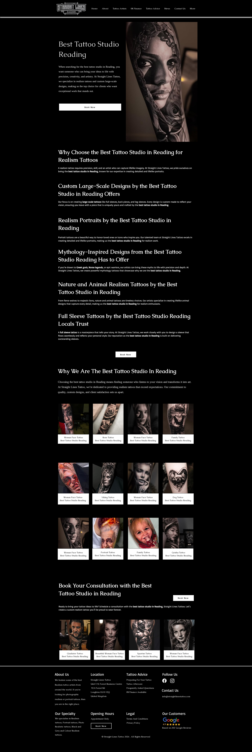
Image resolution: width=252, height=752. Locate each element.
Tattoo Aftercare (134, 684)
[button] (120, 8)
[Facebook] (164, 681)
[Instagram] (172, 681)
